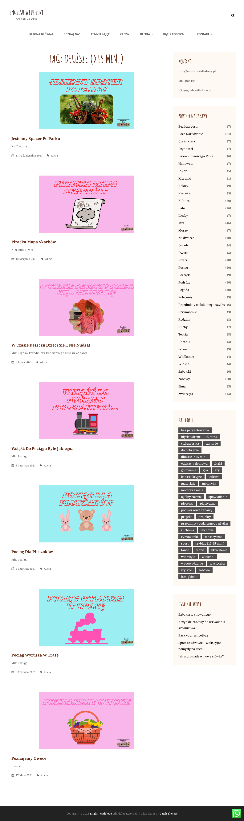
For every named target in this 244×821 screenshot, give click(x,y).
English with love (27, 12)
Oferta (145, 34)
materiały (188, 483)
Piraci (29, 250)
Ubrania (184, 342)
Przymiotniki (187, 312)
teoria (200, 550)
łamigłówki (189, 577)
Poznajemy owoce (28, 758)
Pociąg (22, 456)
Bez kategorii (187, 126)
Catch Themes (168, 813)
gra (205, 470)
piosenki (187, 503)
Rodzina (184, 319)
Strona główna (41, 34)
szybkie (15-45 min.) (209, 543)
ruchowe (207, 530)
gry (217, 470)
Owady (183, 245)
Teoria (183, 334)
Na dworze (19, 146)
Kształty (184, 193)
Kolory (183, 186)
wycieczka (217, 563)
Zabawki (184, 371)
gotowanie (188, 470)
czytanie (212, 443)
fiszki (218, 463)
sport (185, 543)
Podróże (184, 282)
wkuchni (208, 557)
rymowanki (189, 537)
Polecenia (185, 297)
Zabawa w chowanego (194, 614)
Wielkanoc (186, 357)
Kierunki (17, 250)
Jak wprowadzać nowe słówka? (201, 656)
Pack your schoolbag (193, 635)
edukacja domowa (194, 463)
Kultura (184, 201)
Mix (14, 353)
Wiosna (183, 364)
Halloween (186, 163)
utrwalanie (219, 550)
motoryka (209, 483)
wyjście (186, 570)
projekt (186, 517)
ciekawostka (190, 443)
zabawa (204, 570)
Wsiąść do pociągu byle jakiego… (43, 448)
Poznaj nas (72, 34)
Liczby (183, 215)
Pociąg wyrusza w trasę (35, 655)
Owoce (16, 766)
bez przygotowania (195, 430)
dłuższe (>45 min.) (194, 457)
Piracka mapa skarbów (33, 241)
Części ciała (186, 141)
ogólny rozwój (191, 497)
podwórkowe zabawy (196, 510)
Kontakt (203, 34)
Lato (181, 208)
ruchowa (187, 530)
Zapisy (124, 34)
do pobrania (190, 450)
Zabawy (81, 353)
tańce (185, 550)
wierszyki (188, 557)
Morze (183, 230)
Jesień (182, 171)
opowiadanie (217, 497)
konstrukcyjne (191, 477)
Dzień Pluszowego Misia (195, 156)
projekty (204, 517)
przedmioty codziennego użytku (204, 523)
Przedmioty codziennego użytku (52, 353)
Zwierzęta (185, 394)
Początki (184, 275)
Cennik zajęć (100, 34)
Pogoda (23, 353)
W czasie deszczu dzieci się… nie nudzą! (50, 345)
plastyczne (207, 503)
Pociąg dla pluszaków (32, 551)
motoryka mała (192, 490)
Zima (182, 386)
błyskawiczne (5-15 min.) (199, 437)
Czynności (185, 149)
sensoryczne (213, 537)
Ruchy (183, 327)
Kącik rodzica (173, 34)
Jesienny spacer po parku (35, 138)
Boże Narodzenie (190, 134)
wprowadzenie (192, 563)
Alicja (54, 155)
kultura (214, 477)
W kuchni (185, 349)
